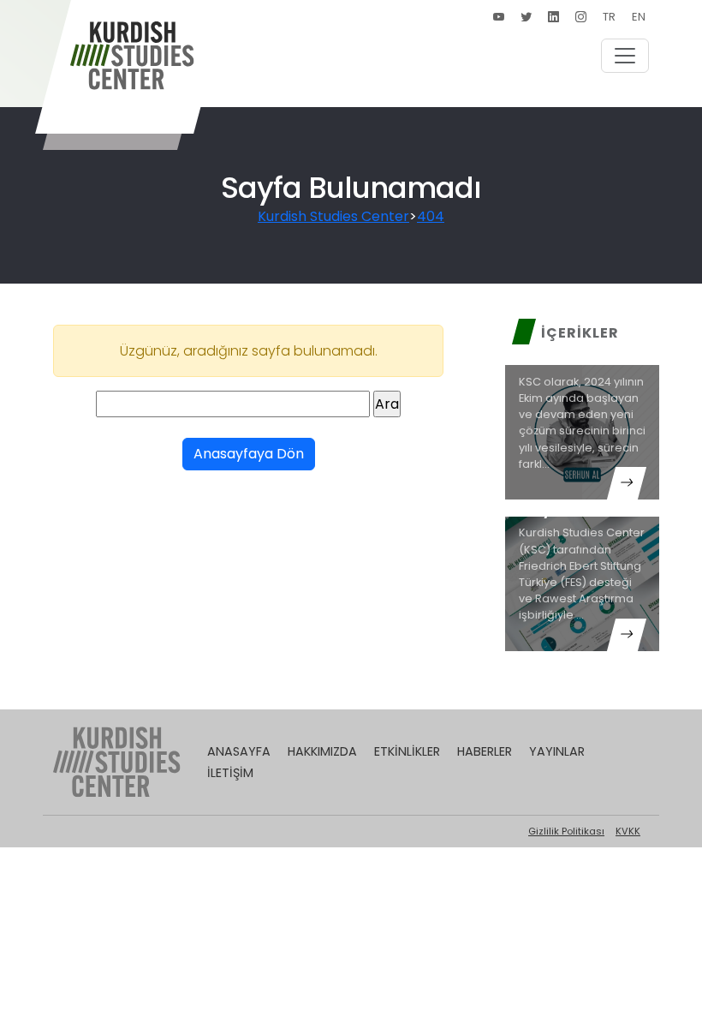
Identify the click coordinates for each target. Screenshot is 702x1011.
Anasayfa (239, 751)
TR (609, 17)
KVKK (628, 831)
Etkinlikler (407, 751)
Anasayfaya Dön (248, 454)
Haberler (484, 751)
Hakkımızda (322, 751)
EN (638, 17)
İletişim (230, 772)
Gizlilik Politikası (566, 831)
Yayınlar (557, 751)
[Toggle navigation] (625, 56)
